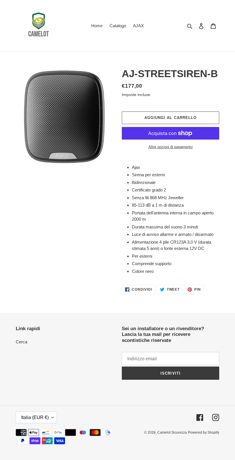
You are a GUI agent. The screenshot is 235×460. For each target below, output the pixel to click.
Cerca (21, 341)
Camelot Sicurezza (172, 432)
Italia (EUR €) (35, 417)
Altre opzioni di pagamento (170, 147)
